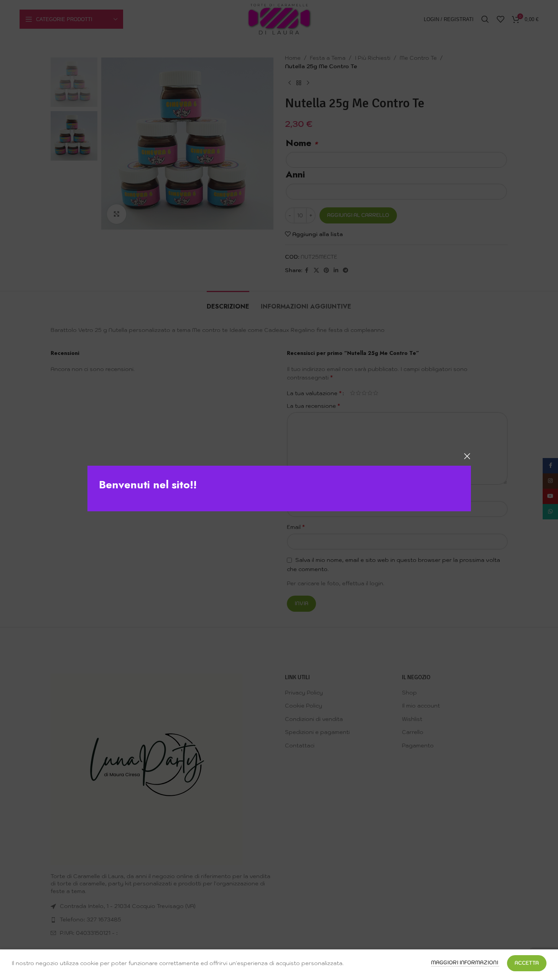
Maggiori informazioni (465, 962)
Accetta (527, 963)
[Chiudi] (467, 456)
